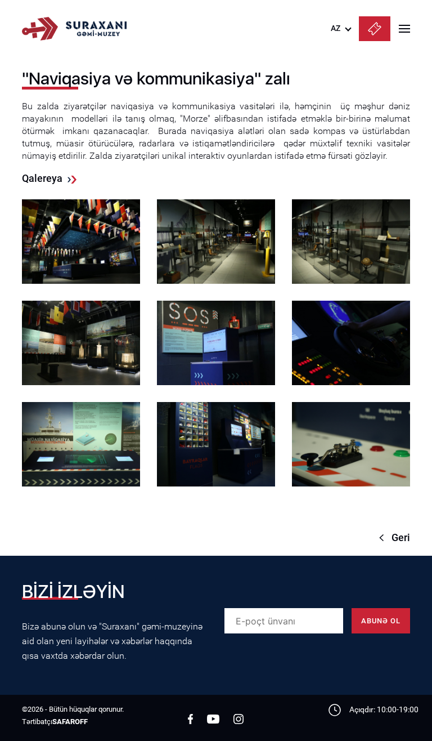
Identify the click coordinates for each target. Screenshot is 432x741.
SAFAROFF (70, 721)
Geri (401, 537)
